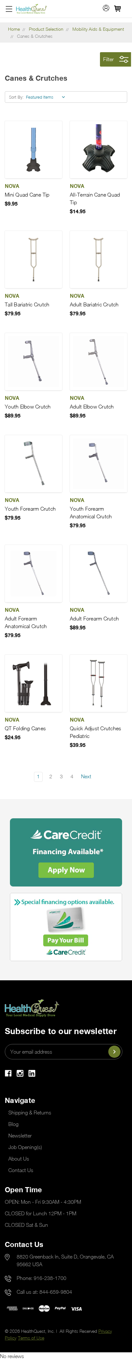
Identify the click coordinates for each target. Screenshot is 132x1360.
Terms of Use (31, 1337)
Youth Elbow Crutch (28, 406)
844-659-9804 (55, 1292)
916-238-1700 (50, 1278)
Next (87, 776)
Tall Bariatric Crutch (27, 304)
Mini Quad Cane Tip (27, 195)
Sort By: (16, 97)
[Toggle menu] (9, 9)
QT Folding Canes (25, 728)
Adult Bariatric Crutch (94, 304)
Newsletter (20, 1135)
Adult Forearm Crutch (94, 618)
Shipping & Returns (29, 1112)
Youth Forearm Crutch (30, 509)
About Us (18, 1159)
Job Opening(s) (25, 1147)
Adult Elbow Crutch (92, 406)
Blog (13, 1124)
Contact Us (20, 1170)
